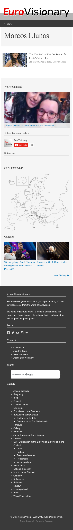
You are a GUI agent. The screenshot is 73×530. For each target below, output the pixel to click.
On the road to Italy (26, 418)
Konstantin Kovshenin (44, 521)
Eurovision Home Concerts (26, 411)
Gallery (16, 428)
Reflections (18, 479)
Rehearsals (22, 458)
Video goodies (24, 462)
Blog (15, 397)
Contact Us (18, 347)
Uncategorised (20, 489)
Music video (19, 465)
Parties (20, 452)
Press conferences (26, 455)
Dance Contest (20, 404)
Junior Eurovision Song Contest (28, 435)
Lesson (17, 438)
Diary (19, 448)
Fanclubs (17, 425)
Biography (18, 394)
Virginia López (59, 62)
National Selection (22, 469)
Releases (18, 482)
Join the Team (20, 351)
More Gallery (59, 275)
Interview (17, 431)
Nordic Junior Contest (24, 472)
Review (17, 486)
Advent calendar (21, 391)
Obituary (17, 475)
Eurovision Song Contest (25, 414)
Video (16, 492)
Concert (17, 401)
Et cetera (17, 408)
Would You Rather (22, 496)
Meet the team (20, 354)
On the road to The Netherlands (32, 421)
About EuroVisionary (23, 357)
